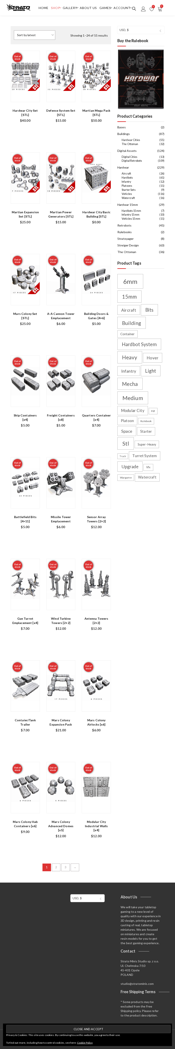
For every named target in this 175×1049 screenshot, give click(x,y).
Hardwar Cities (131, 140)
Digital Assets (127, 151)
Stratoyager (125, 238)
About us (88, 8)
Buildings (123, 134)
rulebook (146, 421)
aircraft (128, 310)
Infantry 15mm (130, 214)
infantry (128, 371)
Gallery (70, 8)
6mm (130, 281)
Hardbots (127, 177)
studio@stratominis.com (137, 983)
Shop (55, 8)
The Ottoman (130, 144)
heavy (129, 357)
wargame (126, 477)
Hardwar (123, 167)
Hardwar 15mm (127, 204)
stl (125, 443)
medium (132, 397)
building (131, 323)
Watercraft (128, 198)
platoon (127, 420)
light (150, 371)
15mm (129, 296)
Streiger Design (128, 245)
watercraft (147, 477)
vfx (148, 467)
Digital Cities (129, 157)
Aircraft (126, 173)
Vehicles (127, 194)
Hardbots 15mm (131, 210)
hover (152, 357)
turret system (144, 455)
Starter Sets (129, 189)
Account (122, 8)
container (127, 334)
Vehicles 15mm (131, 218)
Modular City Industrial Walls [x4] (96, 826)
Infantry (126, 181)
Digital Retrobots (132, 160)
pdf (153, 411)
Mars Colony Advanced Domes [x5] (60, 826)
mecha (130, 384)
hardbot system (139, 344)
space (126, 431)
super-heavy (147, 444)
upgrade (130, 466)
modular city (132, 410)
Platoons (127, 185)
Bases (121, 127)
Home (43, 8)
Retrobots (124, 225)
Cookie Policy (85, 1042)
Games (105, 8)
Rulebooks (124, 232)
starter (146, 431)
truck (123, 456)
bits (149, 310)
